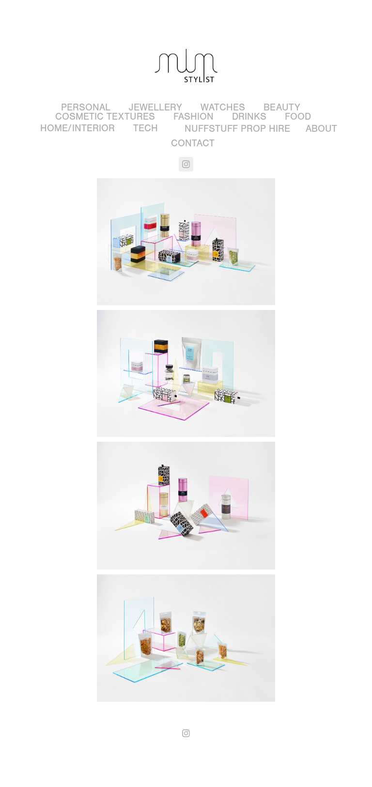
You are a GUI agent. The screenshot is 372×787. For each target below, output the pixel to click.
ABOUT (321, 128)
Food (298, 116)
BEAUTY (282, 107)
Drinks (249, 116)
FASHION (193, 116)
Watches (223, 107)
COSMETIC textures (105, 116)
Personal (85, 107)
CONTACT (193, 143)
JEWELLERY (155, 107)
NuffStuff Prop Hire (237, 128)
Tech (145, 128)
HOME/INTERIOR (77, 128)
